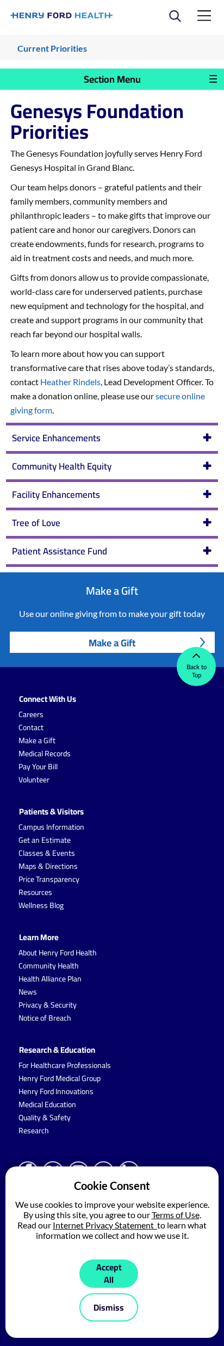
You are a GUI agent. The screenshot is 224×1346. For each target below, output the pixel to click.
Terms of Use (176, 1214)
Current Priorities (52, 48)
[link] (62, 15)
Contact (30, 727)
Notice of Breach (44, 1018)
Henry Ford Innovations (56, 1091)
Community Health (48, 965)
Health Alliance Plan (50, 978)
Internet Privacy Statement (105, 1225)
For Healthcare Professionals (64, 1065)
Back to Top (196, 670)
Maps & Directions (48, 866)
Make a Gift (112, 643)
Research (33, 1130)
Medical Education (47, 1104)
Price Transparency (48, 879)
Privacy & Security (47, 1005)
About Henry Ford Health (57, 952)
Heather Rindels (70, 381)
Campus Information (51, 827)
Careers (30, 714)
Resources (35, 892)
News (27, 991)
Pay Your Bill (38, 766)
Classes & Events (46, 853)
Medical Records (44, 753)
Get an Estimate (44, 840)
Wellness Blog (41, 905)
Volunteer (33, 779)
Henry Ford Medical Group (59, 1078)
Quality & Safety (44, 1117)
